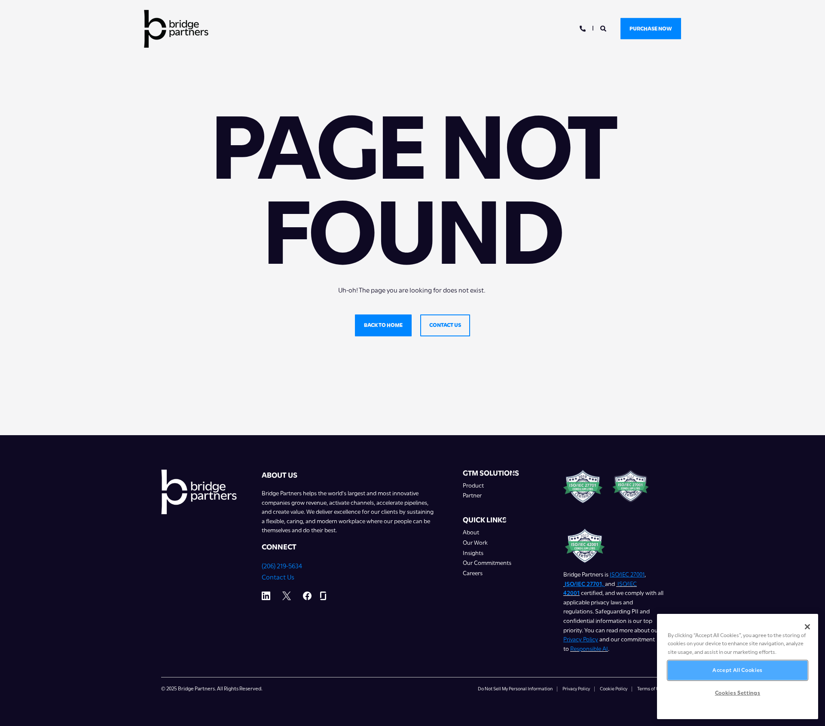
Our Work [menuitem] (475, 543)
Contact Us (278, 577)
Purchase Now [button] (650, 28)
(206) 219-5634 (282, 566)
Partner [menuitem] (472, 495)
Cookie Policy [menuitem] (613, 689)
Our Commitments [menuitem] (487, 563)
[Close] (807, 626)
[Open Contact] (583, 28)
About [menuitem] (471, 532)
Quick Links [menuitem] (485, 520)
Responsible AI (589, 648)
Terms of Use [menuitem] (650, 689)
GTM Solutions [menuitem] (491, 473)
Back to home (383, 325)
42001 (571, 592)
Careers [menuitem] (473, 573)
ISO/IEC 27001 (627, 574)
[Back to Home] (176, 29)
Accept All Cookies (737, 670)
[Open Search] (604, 27)
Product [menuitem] (473, 485)
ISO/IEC (627, 583)
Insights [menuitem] (473, 553)
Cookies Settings (738, 692)
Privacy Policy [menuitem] (576, 689)
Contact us (445, 325)
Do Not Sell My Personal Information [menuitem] (515, 689)
